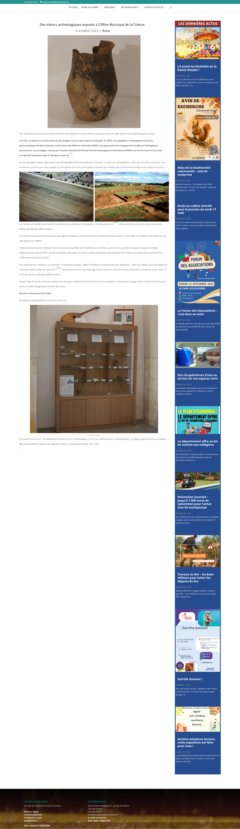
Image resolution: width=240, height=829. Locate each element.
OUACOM (44, 825)
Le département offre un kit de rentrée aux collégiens (198, 443)
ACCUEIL (73, 7)
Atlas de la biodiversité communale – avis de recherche (194, 171)
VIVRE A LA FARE (89, 7)
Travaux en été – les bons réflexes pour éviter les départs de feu (196, 577)
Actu (106, 30)
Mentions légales (31, 811)
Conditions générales (33, 814)
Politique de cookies (33, 817)
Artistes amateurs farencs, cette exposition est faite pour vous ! (197, 742)
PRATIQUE (109, 7)
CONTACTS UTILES (153, 7)
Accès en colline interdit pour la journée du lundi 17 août (197, 209)
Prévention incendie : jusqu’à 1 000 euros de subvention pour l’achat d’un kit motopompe (195, 502)
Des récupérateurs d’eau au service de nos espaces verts (198, 377)
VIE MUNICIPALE (129, 7)
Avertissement (30, 820)
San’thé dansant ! (190, 679)
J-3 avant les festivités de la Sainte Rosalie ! (197, 68)
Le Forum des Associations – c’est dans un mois (198, 312)
